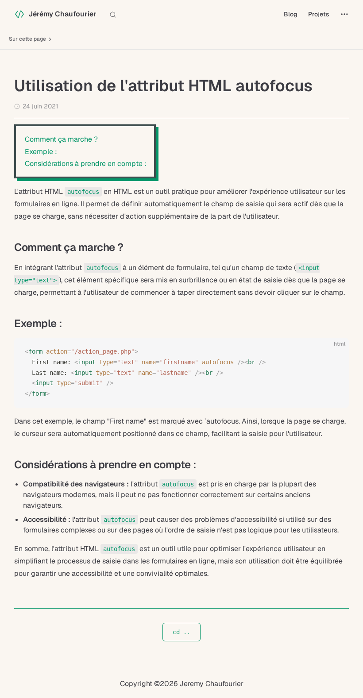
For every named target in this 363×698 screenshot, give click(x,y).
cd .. (181, 632)
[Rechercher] (114, 14)
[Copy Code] (335, 352)
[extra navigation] (344, 14)
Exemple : (41, 151)
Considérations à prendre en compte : (86, 163)
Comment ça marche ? (61, 139)
